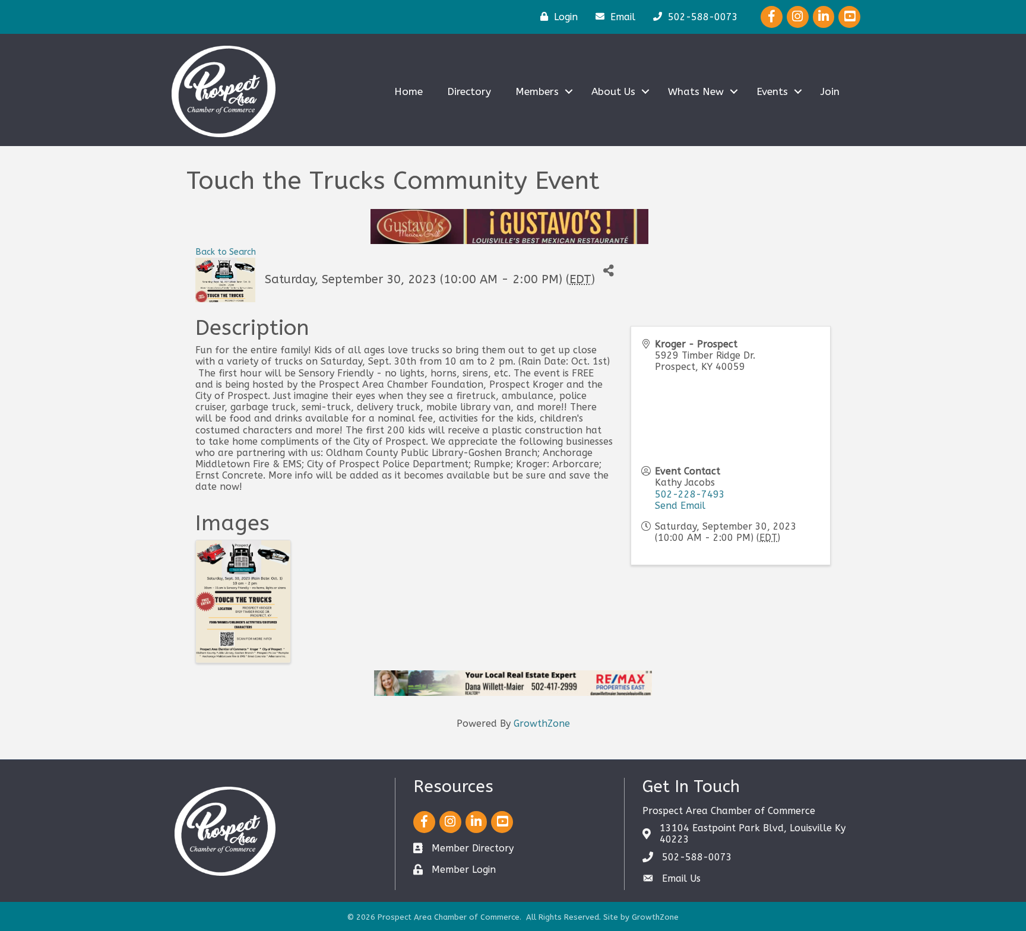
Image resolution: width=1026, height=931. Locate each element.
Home (408, 91)
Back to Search (225, 252)
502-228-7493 (690, 494)
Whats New (696, 91)
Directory (469, 91)
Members (537, 91)
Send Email (680, 505)
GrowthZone (542, 723)
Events (772, 91)
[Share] (608, 271)
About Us (613, 91)
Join (830, 91)
